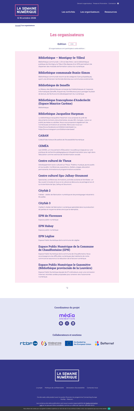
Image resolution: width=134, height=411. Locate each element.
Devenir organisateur (84, 3)
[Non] (132, 408)
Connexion (112, 3)
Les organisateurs (28, 25)
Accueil (18, 25)
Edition (62, 44)
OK (109, 408)
